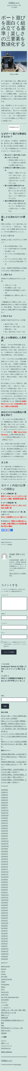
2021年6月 (4, 933)
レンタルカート (6, 1007)
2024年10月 (5, 846)
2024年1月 (4, 869)
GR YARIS (4, 976)
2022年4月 (4, 915)
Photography (5, 984)
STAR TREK (4, 994)
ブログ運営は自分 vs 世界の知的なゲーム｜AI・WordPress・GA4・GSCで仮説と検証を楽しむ (14, 728)
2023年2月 (4, 890)
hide (17, 127)
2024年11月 (4, 843)
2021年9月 (4, 925)
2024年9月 (4, 849)
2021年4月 (4, 938)
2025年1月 (4, 838)
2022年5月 (4, 913)
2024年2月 (4, 867)
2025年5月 (4, 828)
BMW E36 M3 (5, 966)
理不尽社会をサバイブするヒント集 (12, 1028)
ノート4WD (4, 1005)
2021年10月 (4, 923)
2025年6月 (4, 825)
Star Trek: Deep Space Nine (10, 997)
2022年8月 (4, 905)
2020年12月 (5, 949)
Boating (10, 544)
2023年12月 (5, 872)
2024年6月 (4, 856)
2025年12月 (5, 810)
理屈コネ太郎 (17, 777)
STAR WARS (5, 1000)
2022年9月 (4, 902)
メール (4, 623)
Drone (3, 971)
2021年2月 (4, 943)
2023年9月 (4, 879)
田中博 (15, 772)
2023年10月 (5, 877)
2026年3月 (4, 802)
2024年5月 (4, 859)
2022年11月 (4, 897)
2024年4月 (4, 861)
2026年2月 (4, 805)
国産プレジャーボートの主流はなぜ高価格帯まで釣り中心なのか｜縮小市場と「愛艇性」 (14, 744)
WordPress (17, 1064)
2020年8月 (4, 959)
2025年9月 (4, 818)
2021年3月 (4, 941)
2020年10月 (5, 954)
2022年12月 (5, 895)
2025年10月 (5, 815)
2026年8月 (4, 790)
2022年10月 (5, 900)
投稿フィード (5, 1043)
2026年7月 (4, 792)
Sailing (3, 987)
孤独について (5, 1015)
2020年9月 (4, 956)
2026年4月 (4, 800)
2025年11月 (4, 813)
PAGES (3, 982)
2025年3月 (4, 833)
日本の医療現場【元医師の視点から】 (12, 1020)
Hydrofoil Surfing (6, 979)
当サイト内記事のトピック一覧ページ (14, 517)
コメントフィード (6, 1045)
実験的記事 (4, 1017)
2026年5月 (4, 797)
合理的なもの (14, 3)
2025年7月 (4, 823)
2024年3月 (4, 864)
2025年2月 (4, 836)
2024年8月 (4, 851)
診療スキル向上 (6, 1030)
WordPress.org (5, 1048)
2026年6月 (4, 795)
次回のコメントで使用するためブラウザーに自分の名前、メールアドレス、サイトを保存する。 (15, 644)
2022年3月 (4, 918)
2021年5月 (4, 936)
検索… (3, 695)
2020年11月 (4, 951)
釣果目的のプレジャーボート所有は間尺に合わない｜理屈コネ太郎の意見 (14, 403)
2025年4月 (4, 831)
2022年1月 (4, 920)
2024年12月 (5, 841)
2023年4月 (4, 884)
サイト (3, 633)
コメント (4, 595)
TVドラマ (4, 1002)
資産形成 (3, 1033)
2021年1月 (4, 946)
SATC (2, 989)
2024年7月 (4, 854)
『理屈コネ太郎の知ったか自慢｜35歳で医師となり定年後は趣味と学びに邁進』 (14, 523)
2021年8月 (4, 928)
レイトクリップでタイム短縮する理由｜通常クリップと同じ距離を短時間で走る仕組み (14, 736)
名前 (3, 613)
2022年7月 (4, 908)
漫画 (2, 1025)
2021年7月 (4, 931)
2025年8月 (4, 820)
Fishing (3, 974)
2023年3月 (4, 887)
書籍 (2, 1023)
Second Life (5, 992)
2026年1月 (4, 807)
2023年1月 (4, 892)
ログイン (3, 1040)
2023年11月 (4, 874)
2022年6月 (4, 910)
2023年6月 (4, 882)
